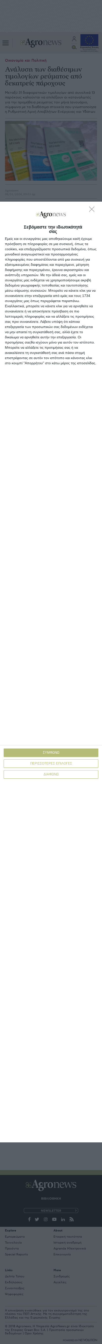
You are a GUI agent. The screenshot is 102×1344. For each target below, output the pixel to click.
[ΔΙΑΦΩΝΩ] (93, 210)
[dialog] (51, 672)
